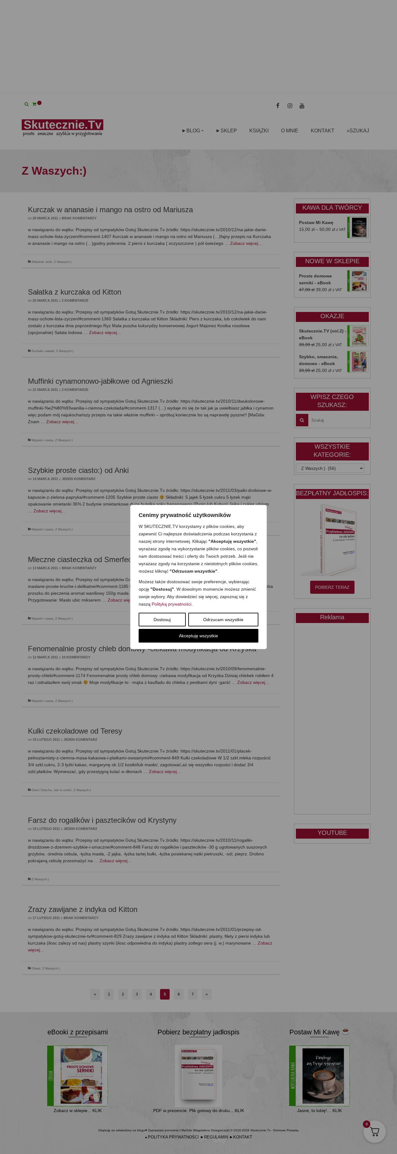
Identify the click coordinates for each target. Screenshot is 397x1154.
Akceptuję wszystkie (198, 635)
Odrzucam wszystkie (223, 619)
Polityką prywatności (171, 604)
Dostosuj (162, 619)
